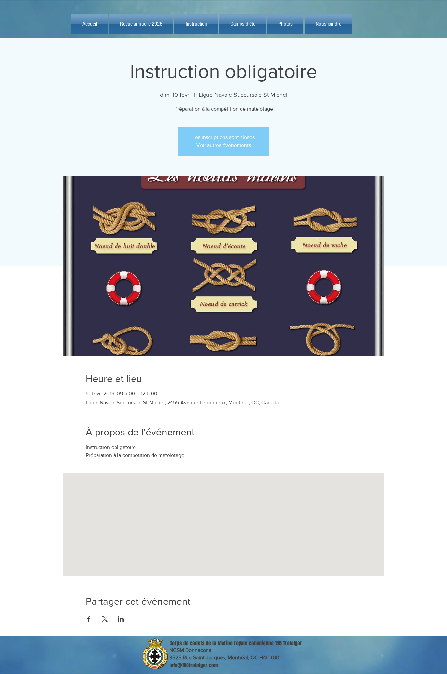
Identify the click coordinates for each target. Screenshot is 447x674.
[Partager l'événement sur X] (105, 619)
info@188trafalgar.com (194, 665)
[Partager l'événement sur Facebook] (89, 619)
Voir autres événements (223, 145)
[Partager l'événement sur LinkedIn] (121, 619)
